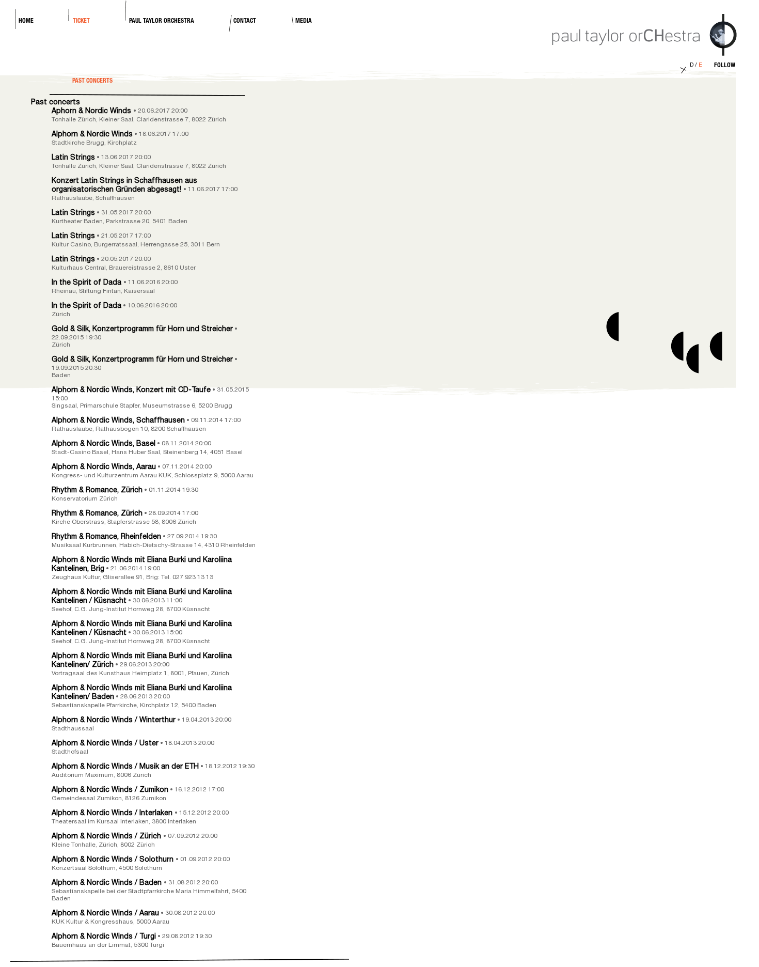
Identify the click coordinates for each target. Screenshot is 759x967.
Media (303, 21)
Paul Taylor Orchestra (161, 21)
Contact (244, 21)
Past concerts (55, 102)
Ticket (81, 21)
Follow (724, 66)
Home (26, 21)
